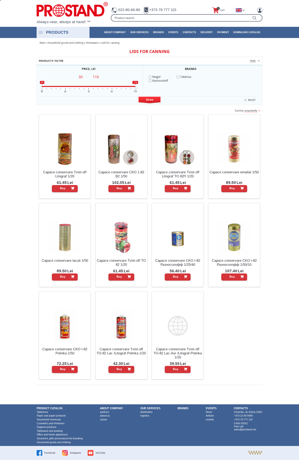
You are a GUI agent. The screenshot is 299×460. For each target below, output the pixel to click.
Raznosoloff (159, 80)
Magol (155, 77)
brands (158, 32)
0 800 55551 (241, 423)
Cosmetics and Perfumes (50, 423)
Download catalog (246, 32)
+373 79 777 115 (162, 10)
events (173, 32)
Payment (223, 32)
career (103, 419)
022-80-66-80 (129, 10)
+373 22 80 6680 (243, 415)
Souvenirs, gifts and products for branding (60, 438)
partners (104, 412)
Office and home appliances (52, 434)
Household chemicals (49, 419)
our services (139, 32)
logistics (144, 415)
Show (149, 99)
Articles (210, 415)
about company (115, 32)
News (209, 412)
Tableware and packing (50, 431)
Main (42, 42)
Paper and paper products (51, 415)
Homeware (92, 42)
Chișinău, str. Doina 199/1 (248, 412)
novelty (210, 419)
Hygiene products (46, 427)
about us (105, 415)
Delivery (207, 32)
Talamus (185, 77)
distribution (146, 412)
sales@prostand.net (245, 429)
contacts (189, 32)
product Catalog (50, 408)
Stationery (42, 412)
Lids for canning (110, 42)
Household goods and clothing (65, 42)
